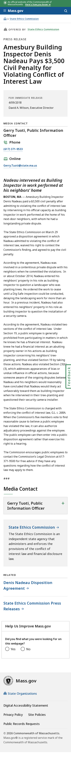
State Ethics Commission (24, 18)
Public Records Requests (21, 724)
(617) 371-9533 (13, 149)
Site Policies (37, 714)
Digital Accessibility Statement (25, 705)
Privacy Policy (13, 714)
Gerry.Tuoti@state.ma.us (20, 165)
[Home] (5, 18)
